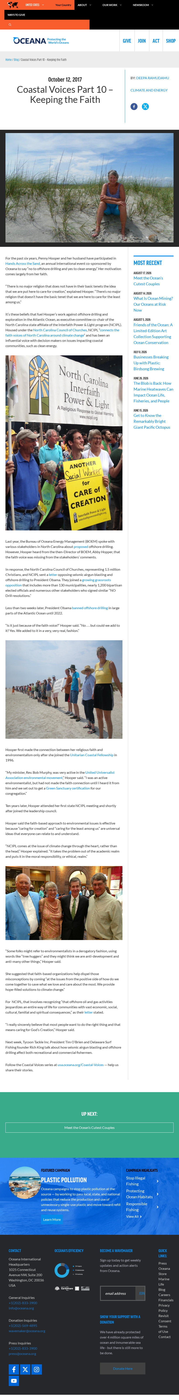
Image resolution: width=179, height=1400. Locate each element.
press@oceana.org (22, 1353)
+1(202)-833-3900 (23, 1303)
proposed (81, 546)
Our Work (110, 5)
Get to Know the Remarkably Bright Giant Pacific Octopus (152, 421)
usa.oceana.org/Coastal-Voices (81, 1065)
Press (162, 1263)
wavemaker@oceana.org (27, 1331)
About (82, 5)
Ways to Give (16, 14)
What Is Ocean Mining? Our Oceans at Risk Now (153, 304)
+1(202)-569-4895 (23, 1325)
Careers (164, 1295)
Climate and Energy (149, 90)
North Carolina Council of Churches (60, 330)
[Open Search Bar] (10, 25)
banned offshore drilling (90, 608)
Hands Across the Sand (22, 263)
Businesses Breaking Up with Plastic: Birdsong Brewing (151, 362)
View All (132, 1216)
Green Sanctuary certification (68, 788)
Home (8, 59)
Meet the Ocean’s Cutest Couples (89, 1127)
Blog (16, 59)
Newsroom (141, 5)
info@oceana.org (21, 1308)
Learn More (52, 1219)
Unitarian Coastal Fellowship (92, 755)
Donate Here (123, 1368)
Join (142, 40)
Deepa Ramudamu (152, 78)
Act (156, 40)
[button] (134, 106)
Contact (164, 1337)
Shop (171, 40)
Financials (166, 1300)
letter (53, 574)
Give (127, 40)
